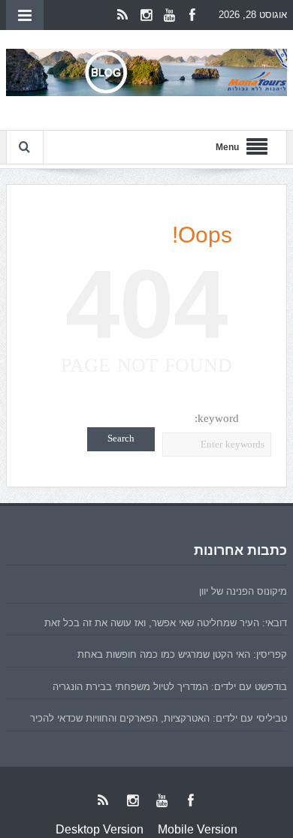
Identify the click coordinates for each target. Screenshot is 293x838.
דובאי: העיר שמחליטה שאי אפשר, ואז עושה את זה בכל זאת (165, 622)
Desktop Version (99, 829)
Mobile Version (197, 829)
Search (120, 439)
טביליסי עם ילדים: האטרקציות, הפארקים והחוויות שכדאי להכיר (158, 718)
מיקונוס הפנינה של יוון (243, 591)
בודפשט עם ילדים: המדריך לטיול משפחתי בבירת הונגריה (170, 686)
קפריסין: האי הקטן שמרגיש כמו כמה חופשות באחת (182, 654)
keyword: (217, 418)
